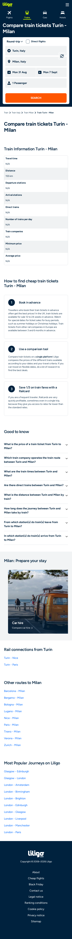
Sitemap (36, 921)
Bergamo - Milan (14, 697)
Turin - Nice (11, 657)
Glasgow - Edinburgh (16, 771)
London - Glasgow (15, 812)
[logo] (7, 5)
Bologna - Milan (13, 704)
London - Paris (12, 832)
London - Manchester (17, 825)
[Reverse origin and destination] (62, 56)
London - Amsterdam (16, 784)
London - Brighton (15, 798)
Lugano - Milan (13, 711)
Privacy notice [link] (36, 915)
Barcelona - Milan (14, 691)
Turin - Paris (11, 664)
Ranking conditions (36, 902)
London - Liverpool (15, 818)
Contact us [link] (36, 890)
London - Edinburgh (15, 805)
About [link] (36, 872)
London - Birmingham (17, 791)
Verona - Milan (12, 738)
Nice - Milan (11, 718)
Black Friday (36, 884)
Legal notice (36, 896)
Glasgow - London (15, 778)
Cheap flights (36, 878)
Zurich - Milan (12, 745)
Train (6, 112)
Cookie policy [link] (36, 909)
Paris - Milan (11, 724)
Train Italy (16, 112)
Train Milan (29, 112)
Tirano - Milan (12, 731)
